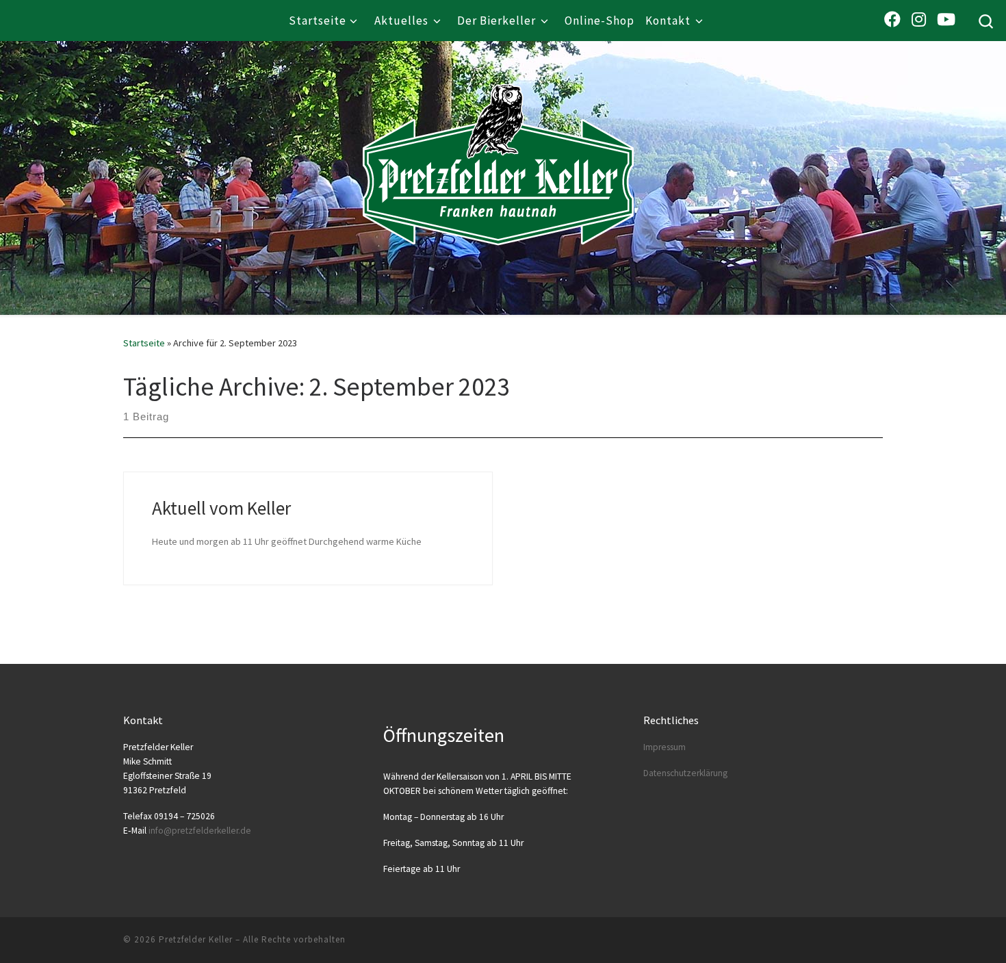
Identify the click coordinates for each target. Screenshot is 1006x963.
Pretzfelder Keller (196, 939)
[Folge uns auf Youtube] (946, 19)
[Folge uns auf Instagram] (919, 19)
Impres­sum (664, 747)
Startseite (144, 343)
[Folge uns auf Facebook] (892, 19)
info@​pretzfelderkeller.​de (200, 830)
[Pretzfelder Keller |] (498, 144)
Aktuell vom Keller (221, 507)
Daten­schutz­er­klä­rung (685, 773)
